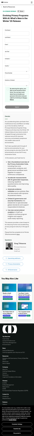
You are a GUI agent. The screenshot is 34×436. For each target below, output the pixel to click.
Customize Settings (17, 424)
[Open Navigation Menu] (32, 2)
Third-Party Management (9, 342)
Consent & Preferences (8, 340)
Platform (4, 404)
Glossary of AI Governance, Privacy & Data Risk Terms (15, 359)
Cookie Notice (12, 420)
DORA (4, 388)
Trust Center (5, 338)
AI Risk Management (8, 384)
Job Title (7, 51)
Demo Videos (6, 363)
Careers (4, 373)
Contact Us (5, 396)
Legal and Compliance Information (11, 377)
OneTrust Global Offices (8, 371)
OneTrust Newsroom (8, 350)
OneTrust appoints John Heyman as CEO (13, 352)
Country (7, 66)
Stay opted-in (17, 433)
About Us (4, 369)
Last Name (8, 37)
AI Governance (6, 344)
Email (6, 44)
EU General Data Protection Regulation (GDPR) (15, 390)
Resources (5, 361)
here (18, 234)
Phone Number (8, 73)
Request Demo (6, 398)
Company (7, 58)
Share (21, 11)
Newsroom (5, 375)
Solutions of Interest (10, 80)
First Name (8, 30)
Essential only (17, 428)
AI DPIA (4, 383)
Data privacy (5, 386)
